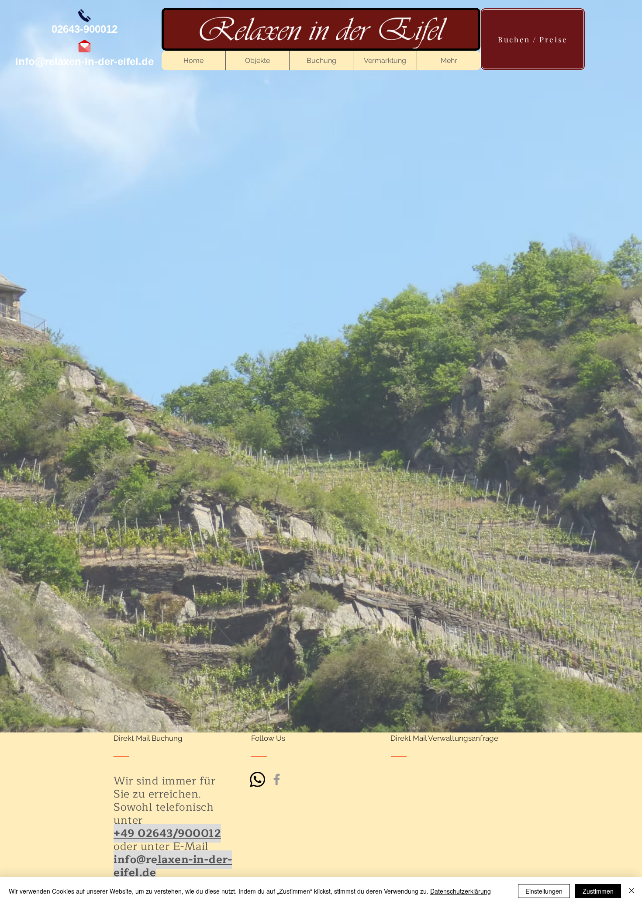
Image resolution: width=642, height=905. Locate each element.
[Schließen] (631, 891)
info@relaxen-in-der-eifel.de (84, 61)
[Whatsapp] (257, 779)
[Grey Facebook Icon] (276, 779)
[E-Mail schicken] (84, 46)
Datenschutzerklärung (460, 891)
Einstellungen (544, 891)
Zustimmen (598, 891)
